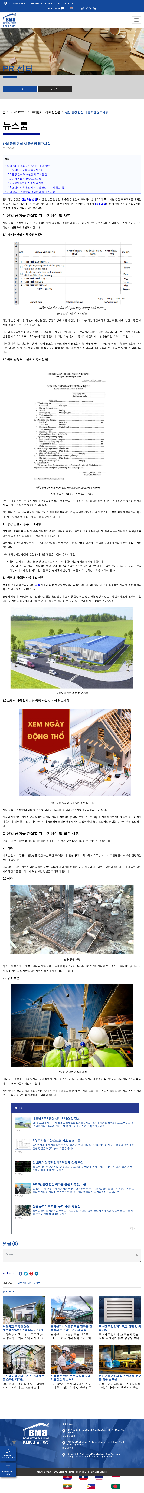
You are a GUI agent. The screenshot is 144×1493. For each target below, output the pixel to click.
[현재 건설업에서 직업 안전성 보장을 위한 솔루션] (120, 1359)
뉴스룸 (20, 89)
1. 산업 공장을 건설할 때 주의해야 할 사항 (27, 165)
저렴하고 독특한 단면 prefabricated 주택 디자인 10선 (23, 1328)
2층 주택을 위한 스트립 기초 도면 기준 (57, 1140)
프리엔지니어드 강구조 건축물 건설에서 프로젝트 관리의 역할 (71, 1328)
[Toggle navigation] (136, 20)
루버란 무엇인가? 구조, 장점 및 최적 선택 (120, 1328)
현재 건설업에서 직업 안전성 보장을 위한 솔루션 (120, 1377)
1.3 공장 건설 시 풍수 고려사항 (24, 178)
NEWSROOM (18, 112)
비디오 (54, 89)
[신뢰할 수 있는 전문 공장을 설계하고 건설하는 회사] (72, 1359)
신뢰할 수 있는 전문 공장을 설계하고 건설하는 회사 (71, 1377)
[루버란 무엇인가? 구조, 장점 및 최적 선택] (120, 1310)
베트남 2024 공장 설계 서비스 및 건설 (56, 1118)
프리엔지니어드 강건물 (45, 112)
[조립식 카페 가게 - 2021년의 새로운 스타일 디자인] (24, 1359)
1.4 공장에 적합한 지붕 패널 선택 (26, 183)
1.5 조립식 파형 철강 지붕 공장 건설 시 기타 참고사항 (36, 187)
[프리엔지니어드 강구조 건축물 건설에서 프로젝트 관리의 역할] (72, 1310)
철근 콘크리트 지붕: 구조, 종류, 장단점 (56, 1206)
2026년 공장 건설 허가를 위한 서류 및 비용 (59, 1184)
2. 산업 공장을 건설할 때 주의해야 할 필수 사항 (30, 192)
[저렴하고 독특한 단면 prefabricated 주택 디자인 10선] (24, 1310)
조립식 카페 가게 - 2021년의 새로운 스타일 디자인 (23, 1377)
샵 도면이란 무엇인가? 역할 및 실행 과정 (58, 1162)
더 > (132, 1228)
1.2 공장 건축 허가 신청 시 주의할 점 (27, 174)
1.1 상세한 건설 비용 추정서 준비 (26, 170)
